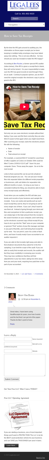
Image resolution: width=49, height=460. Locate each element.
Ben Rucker (18, 64)
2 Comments (39, 274)
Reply (12, 324)
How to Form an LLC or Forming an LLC (24, 6)
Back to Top (40, 458)
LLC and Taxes (27, 274)
